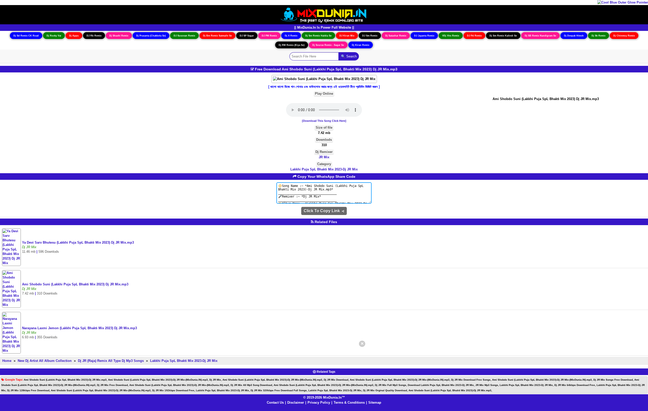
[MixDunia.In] (324, 14)
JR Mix (324, 157)
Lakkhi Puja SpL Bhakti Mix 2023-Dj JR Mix (324, 169)
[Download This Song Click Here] (324, 120)
